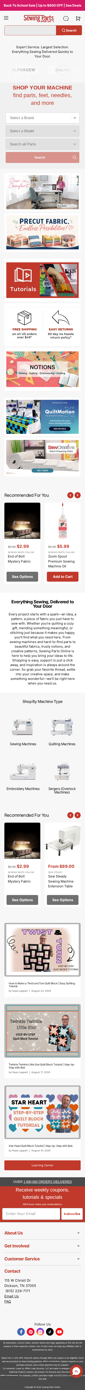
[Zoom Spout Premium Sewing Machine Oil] (63, 543)
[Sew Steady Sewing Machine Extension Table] (63, 865)
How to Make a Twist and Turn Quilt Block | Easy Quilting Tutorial (42, 985)
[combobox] (42, 118)
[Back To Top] (78, 1383)
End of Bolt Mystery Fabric (19, 558)
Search (71, 30)
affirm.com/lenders (51, 1361)
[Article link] (42, 960)
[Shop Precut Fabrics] (42, 232)
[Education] (42, 280)
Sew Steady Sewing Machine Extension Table (61, 881)
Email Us (11, 1296)
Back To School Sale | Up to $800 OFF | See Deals (42, 5)
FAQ (7, 1301)
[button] (6, 18)
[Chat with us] (66, 18)
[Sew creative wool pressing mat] (42, 457)
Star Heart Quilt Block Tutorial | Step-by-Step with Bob (41, 1145)
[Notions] (42, 369)
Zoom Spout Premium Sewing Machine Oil (61, 561)
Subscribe (72, 1214)
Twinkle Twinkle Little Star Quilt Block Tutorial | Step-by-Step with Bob (42, 1066)
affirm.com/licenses (9, 1375)
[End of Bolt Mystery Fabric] (22, 543)
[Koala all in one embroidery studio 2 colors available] (42, 192)
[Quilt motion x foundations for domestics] (42, 417)
